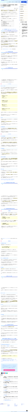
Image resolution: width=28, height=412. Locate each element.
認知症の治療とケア (22, 13)
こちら (12, 18)
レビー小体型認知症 (7, 3)
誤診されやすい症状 (3, 24)
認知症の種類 (3, 3)
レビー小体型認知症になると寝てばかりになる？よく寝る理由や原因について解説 (8, 359)
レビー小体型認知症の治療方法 (4, 25)
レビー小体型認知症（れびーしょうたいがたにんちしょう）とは (7, 21)
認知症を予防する (21, 15)
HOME (1, 3)
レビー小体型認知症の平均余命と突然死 (5, 23)
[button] (12, 20)
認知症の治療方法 (8, 380)
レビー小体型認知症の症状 (4, 22)
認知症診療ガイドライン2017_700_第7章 (6, 238)
